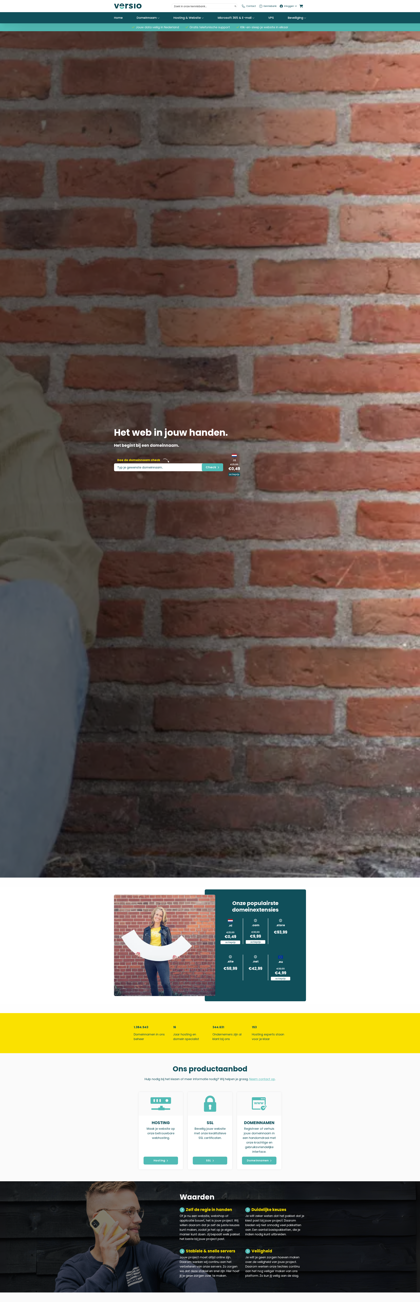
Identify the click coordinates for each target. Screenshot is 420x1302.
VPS (271, 18)
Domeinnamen (258, 1160)
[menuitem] (249, 6)
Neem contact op (262, 1079)
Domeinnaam (147, 18)
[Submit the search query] (235, 6)
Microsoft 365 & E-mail (235, 18)
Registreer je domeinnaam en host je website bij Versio (138, 6)
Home (118, 18)
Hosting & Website (187, 18)
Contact (251, 6)
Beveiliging (296, 18)
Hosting (159, 1160)
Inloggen (289, 6)
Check (211, 467)
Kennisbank (270, 6)
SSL (208, 1160)
